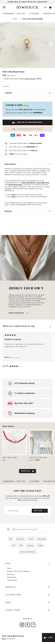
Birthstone (20, 539)
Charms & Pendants (27, 552)
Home (14, 19)
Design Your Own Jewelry (18, 571)
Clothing (34, 13)
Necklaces (11, 577)
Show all (25, 471)
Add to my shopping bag (29, 122)
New (9, 568)
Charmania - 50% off (14, 13)
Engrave (30, 545)
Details (8, 211)
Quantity (6, 86)
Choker (40, 545)
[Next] (51, 44)
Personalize (41, 539)
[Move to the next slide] (50, 327)
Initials (30, 539)
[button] (45, 7)
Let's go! (38, 510)
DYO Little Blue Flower (32, 19)
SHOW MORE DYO (16, 313)
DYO (10, 539)
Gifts (21, 545)
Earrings (10, 574)
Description (10, 164)
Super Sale (13, 2)
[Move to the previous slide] (44, 327)
